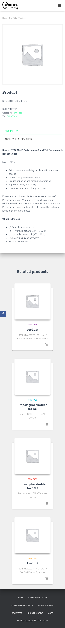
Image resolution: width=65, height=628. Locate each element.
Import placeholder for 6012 (32, 486)
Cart (50, 613)
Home (4, 18)
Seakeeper (17, 613)
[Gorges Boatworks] (11, 5)
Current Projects (37, 598)
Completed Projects (22, 605)
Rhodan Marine (35, 613)
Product (32, 329)
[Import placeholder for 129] (32, 377)
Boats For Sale (45, 605)
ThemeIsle (43, 620)
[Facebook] (3, 314)
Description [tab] (11, 131)
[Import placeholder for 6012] (32, 456)
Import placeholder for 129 (32, 407)
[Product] (32, 301)
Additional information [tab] (18, 139)
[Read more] (46, 345)
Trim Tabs (13, 18)
